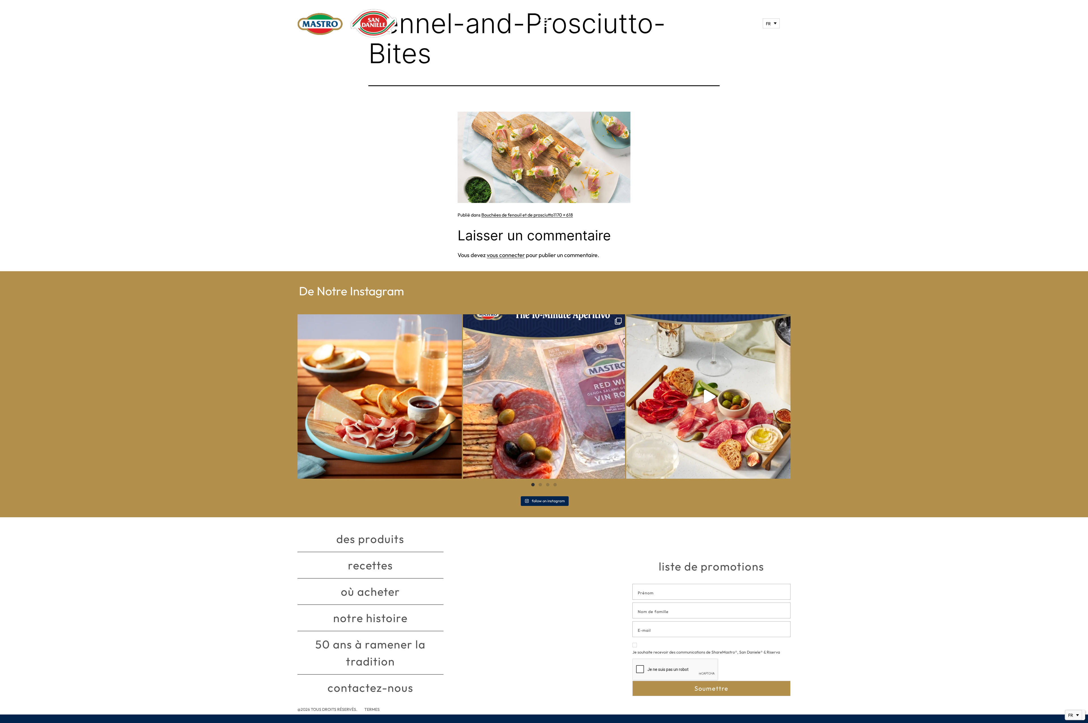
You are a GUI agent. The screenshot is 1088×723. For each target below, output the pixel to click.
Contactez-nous (370, 687)
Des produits (370, 539)
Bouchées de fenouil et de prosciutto (517, 215)
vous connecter (506, 254)
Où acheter (370, 591)
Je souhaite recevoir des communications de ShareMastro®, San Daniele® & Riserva (706, 652)
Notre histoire (370, 618)
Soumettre (711, 688)
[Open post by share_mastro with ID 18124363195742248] (708, 396)
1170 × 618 (563, 215)
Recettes (370, 565)
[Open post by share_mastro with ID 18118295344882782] (544, 396)
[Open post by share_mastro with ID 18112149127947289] (380, 396)
